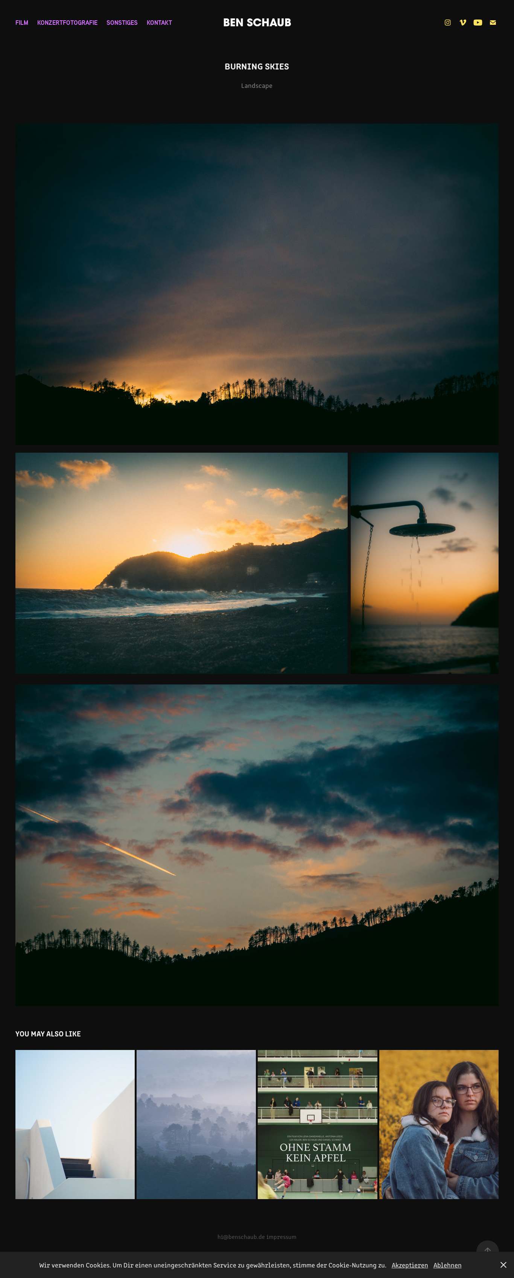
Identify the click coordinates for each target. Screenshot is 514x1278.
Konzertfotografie (67, 22)
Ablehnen (447, 1264)
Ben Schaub (257, 22)
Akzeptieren (410, 1264)
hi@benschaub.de (241, 1236)
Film (21, 22)
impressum (281, 1236)
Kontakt (159, 22)
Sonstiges (122, 22)
